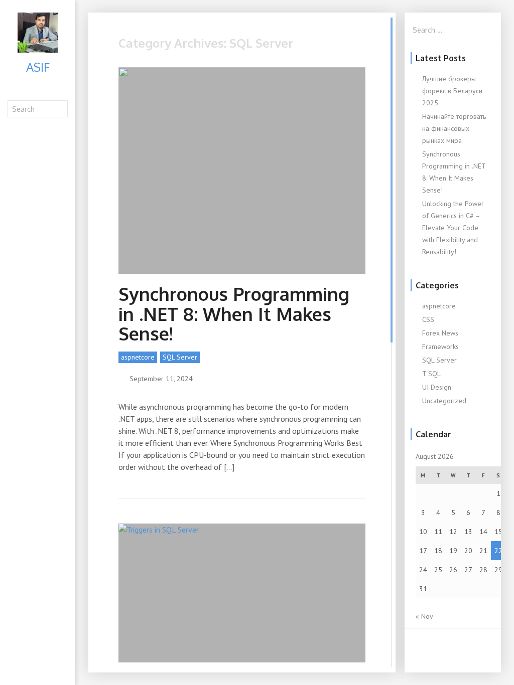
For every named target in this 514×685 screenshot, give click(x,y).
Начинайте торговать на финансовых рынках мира (454, 128)
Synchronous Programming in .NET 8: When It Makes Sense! (233, 313)
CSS (428, 319)
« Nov (424, 616)
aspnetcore (138, 357)
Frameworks (440, 346)
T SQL (431, 373)
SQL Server (180, 357)
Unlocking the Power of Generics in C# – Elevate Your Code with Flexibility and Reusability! (453, 227)
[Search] (61, 108)
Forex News (440, 332)
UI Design (436, 387)
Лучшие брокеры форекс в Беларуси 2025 (452, 90)
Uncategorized (444, 400)
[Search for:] (453, 30)
